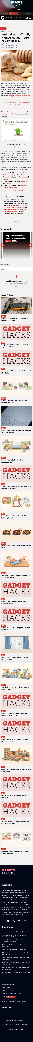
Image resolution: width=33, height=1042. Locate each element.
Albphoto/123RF (17, 191)
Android (16, 10)
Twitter (5, 175)
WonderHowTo (4, 14)
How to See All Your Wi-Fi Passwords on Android (16, 932)
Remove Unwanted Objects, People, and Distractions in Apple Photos (14, 936)
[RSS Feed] (25, 921)
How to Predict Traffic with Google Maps (14, 949)
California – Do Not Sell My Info (11, 993)
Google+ (11, 175)
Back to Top (6, 1007)
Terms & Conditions (8, 984)
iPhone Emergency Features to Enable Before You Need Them (14, 714)
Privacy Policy (6, 987)
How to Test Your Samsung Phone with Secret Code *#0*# (15, 958)
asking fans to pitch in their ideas (19, 96)
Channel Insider (13, 1029)
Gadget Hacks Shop (12, 18)
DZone (23, 1029)
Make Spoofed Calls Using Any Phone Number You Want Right (15, 968)
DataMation (25, 1025)
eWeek (17, 1025)
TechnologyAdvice (20, 1020)
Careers (8, 996)
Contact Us (5, 990)
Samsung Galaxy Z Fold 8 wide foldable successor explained (15, 822)
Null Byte (29, 14)
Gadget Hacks (13, 14)
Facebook (23, 173)
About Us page (18, 914)
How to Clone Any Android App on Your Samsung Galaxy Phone (13, 940)
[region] (16, 133)
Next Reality (22, 14)
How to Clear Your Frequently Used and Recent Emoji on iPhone (16, 963)
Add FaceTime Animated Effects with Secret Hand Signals (15, 953)
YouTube (21, 175)
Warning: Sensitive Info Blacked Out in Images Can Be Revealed (16, 973)
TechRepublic (8, 1025)
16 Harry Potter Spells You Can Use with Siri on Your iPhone (16, 945)
